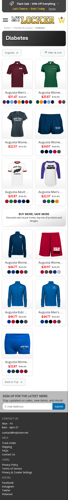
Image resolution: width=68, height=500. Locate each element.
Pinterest (7, 494)
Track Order (9, 443)
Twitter (6, 490)
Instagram (8, 486)
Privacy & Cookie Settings (17, 472)
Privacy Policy (10, 464)
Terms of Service (12, 468)
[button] (5, 20)
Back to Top (14, 382)
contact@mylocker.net (15, 432)
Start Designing (17, 82)
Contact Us (8, 454)
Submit (59, 406)
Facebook (8, 482)
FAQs (5, 450)
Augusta (11, 52)
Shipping (7, 446)
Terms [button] (52, 8)
